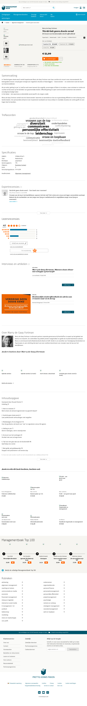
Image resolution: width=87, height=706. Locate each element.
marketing (5, 615)
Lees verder (12, 201)
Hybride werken (6, 373)
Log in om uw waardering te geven (19, 254)
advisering (5, 582)
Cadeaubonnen (30, 649)
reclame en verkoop (50, 603)
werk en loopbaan (49, 612)
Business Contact (20, 165)
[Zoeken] (53, 7)
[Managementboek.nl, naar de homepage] (9, 9)
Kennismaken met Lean (9, 522)
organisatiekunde (49, 585)
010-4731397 (81, 14)
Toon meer (42, 213)
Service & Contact (49, 685)
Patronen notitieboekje (9, 494)
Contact (5, 646)
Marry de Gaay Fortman (49, 28)
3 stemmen (6, 66)
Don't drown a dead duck (47, 373)
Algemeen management (18, 22)
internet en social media (9, 603)
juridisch (4, 609)
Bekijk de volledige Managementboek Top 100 (20, 570)
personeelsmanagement (51, 591)
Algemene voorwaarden (31, 683)
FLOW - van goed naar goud (67, 494)
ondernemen (48, 582)
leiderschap (5, 612)
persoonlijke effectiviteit (51, 594)
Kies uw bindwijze (47, 41)
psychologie (47, 600)
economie (5, 594)
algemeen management (9, 585)
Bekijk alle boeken (7, 383)
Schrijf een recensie (18, 243)
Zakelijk (28, 639)
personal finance (49, 588)
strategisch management (51, 606)
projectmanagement (50, 597)
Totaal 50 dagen (18, 66)
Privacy (52, 683)
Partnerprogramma (9, 667)
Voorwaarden (7, 649)
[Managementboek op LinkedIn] (39, 692)
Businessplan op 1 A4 (36, 494)
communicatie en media (9, 591)
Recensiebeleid (8, 663)
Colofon (44, 683)
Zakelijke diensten (31, 642)
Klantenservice (8, 639)
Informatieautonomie (36, 522)
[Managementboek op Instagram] (47, 692)
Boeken (7, 22)
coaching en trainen (8, 588)
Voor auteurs (7, 660)
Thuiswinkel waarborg (15, 683)
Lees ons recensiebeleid (16, 247)
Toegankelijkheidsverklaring (32, 685)
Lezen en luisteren (9, 656)
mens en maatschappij (9, 618)
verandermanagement (51, 609)
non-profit (5, 621)
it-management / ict (8, 606)
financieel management (9, 597)
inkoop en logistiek (7, 600)
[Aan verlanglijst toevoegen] (61, 58)
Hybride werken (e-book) (28, 373)
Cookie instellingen (71, 683)
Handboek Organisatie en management (71, 522)
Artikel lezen (67, 285)
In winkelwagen (51, 59)
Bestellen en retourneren (11, 653)
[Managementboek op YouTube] (43, 692)
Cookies (60, 683)
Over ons (6, 642)
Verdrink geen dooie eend (32, 22)
